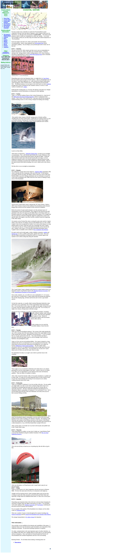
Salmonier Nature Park (31, 153)
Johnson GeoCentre (30, 504)
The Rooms (40, 504)
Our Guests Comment (6, 27)
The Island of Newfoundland (7, 35)
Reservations (7, 25)
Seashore (6, 47)
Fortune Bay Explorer (7, 22)
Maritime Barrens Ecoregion (41, 290)
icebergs (49, 84)
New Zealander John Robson (40, 229)
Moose (5, 44)
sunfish (45, 232)
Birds (5, 38)
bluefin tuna (14, 233)
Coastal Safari (7, 19)
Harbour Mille (38, 171)
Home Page (6, 18)
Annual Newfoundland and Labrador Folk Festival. (38, 514)
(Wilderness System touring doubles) (24, 345)
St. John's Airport (30, 517)
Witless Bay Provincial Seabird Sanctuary (23, 96)
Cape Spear (46, 78)
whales (25, 86)
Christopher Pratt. (20, 510)
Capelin (5, 40)
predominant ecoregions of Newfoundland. (25, 292)
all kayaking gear (39, 43)
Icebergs (6, 37)
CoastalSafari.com (5, 53)
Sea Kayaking (7, 23)
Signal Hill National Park (35, 54)
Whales (5, 41)
